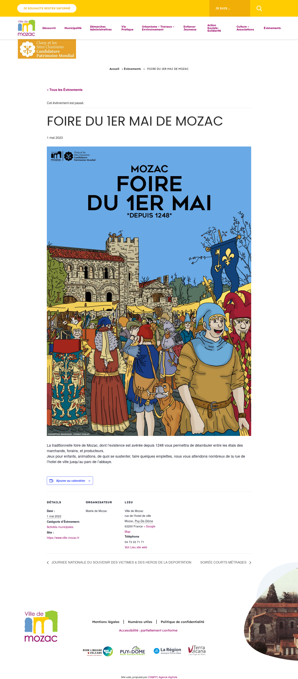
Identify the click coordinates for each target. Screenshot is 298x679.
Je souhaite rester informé (46, 8)
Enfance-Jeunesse (189, 28)
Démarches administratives (101, 28)
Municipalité (72, 28)
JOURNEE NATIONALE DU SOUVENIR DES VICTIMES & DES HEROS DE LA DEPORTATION (121, 562)
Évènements (272, 28)
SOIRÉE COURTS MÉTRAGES (223, 562)
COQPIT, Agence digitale (162, 677)
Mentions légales (105, 622)
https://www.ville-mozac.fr (63, 538)
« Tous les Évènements (65, 89)
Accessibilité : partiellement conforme (148, 630)
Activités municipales (60, 527)
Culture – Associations (245, 28)
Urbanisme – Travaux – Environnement (158, 28)
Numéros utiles (140, 622)
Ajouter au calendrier (70, 481)
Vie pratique (127, 28)
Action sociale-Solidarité (214, 27)
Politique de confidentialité (182, 622)
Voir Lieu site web (136, 547)
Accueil (114, 68)
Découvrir (49, 28)
